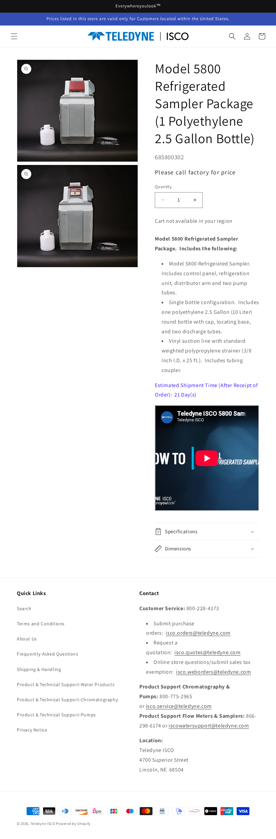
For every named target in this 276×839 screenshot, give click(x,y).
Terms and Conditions (41, 624)
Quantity (163, 187)
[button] (14, 36)
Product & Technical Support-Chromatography (67, 700)
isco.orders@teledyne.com (198, 632)
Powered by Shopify (73, 823)
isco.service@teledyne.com (179, 706)
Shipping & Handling (39, 669)
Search (24, 608)
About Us (27, 639)
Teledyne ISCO (43, 823)
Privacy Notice (32, 730)
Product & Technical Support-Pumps (56, 715)
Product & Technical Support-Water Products (65, 684)
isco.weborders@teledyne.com (213, 671)
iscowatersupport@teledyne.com (209, 725)
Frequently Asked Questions (47, 654)
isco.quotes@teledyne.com (207, 652)
